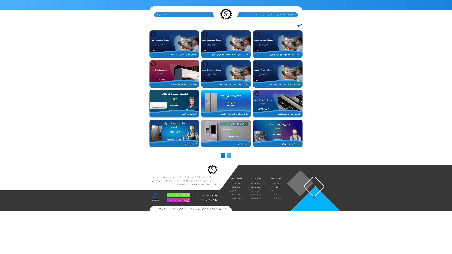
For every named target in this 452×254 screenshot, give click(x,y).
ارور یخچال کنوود (242, 144)
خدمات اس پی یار (269, 14)
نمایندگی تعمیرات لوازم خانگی (286, 14)
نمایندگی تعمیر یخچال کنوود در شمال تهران (234, 84)
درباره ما (164, 14)
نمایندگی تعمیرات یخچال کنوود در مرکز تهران (285, 84)
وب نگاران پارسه (163, 208)
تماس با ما (258, 14)
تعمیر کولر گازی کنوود (189, 114)
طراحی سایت (178, 208)
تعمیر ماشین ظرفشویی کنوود (290, 144)
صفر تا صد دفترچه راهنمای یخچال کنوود (234, 114)
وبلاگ (158, 14)
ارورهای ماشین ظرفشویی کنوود (289, 114)
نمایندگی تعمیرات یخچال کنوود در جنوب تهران (181, 54)
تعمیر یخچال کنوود (190, 144)
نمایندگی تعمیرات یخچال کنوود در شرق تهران (285, 54)
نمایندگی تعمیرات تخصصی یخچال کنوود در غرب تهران (230, 54)
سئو (171, 208)
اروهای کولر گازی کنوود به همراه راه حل (183, 84)
